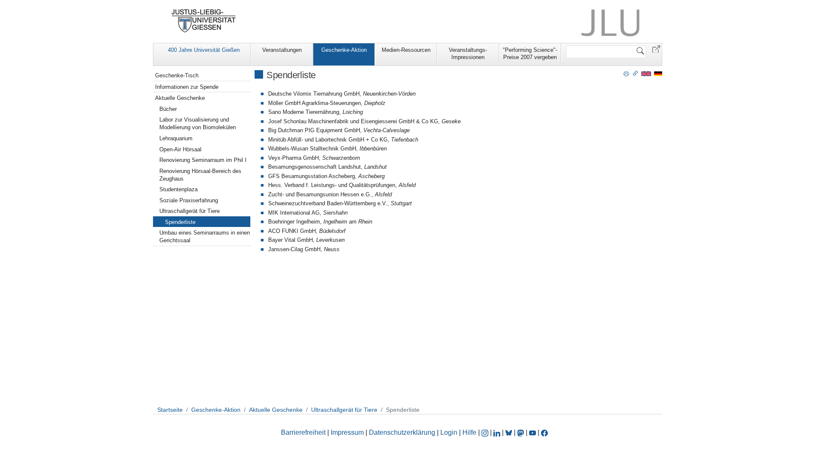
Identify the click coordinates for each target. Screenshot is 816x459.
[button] (656, 48)
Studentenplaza (178, 189)
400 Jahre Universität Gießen (204, 50)
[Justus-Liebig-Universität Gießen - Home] (204, 21)
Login (449, 432)
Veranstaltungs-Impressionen (468, 53)
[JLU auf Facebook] (544, 432)
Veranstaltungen (282, 50)
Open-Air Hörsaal (180, 149)
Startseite (170, 409)
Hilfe (469, 432)
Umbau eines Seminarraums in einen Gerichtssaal (204, 237)
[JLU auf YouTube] (532, 432)
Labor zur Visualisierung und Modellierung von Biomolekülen (197, 123)
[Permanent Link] (635, 73)
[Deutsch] (658, 73)
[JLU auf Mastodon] (521, 432)
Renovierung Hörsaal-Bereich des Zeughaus (200, 175)
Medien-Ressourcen (406, 50)
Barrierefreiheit (303, 432)
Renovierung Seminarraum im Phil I (202, 160)
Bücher (168, 109)
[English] (646, 73)
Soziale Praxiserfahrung (188, 200)
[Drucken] (626, 73)
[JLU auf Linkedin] (497, 432)
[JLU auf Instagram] (486, 432)
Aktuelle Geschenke (180, 98)
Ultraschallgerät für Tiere (189, 211)
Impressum (347, 432)
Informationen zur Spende (186, 87)
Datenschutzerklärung (402, 432)
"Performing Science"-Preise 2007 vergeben (530, 53)
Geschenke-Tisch (176, 75)
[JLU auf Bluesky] (509, 432)
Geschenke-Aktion (344, 50)
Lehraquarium (176, 138)
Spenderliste (180, 222)
